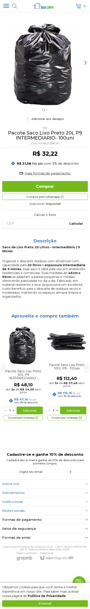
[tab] (43, 110)
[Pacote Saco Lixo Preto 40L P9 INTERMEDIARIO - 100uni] (23, 371)
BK (45, 128)
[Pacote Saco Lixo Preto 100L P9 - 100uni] (67, 371)
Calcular (76, 223)
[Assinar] (70, 471)
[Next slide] (85, 63)
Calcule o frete (45, 214)
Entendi (45, 604)
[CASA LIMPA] (43, 6)
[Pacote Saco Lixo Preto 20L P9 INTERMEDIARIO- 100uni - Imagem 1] (45, 62)
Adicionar (30, 410)
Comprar (45, 186)
